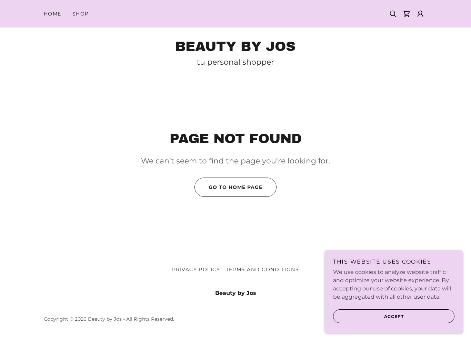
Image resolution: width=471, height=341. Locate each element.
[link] (406, 14)
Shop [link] (80, 14)
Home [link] (52, 14)
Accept (394, 316)
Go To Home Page (235, 187)
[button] (420, 14)
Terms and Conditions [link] (262, 269)
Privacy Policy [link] (196, 269)
